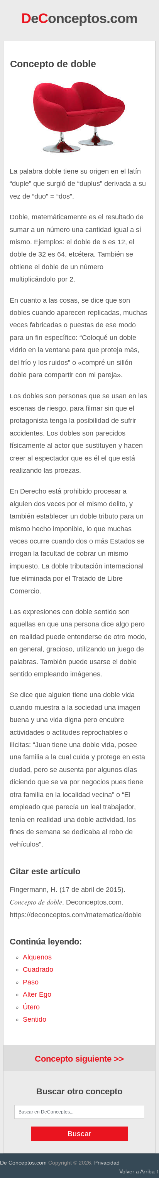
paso (31, 982)
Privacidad (107, 1163)
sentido (34, 1019)
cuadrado (38, 969)
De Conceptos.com (23, 1163)
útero (31, 1007)
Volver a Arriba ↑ (139, 1171)
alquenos (37, 957)
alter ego (37, 994)
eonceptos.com (79, 18)
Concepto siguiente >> (79, 1059)
